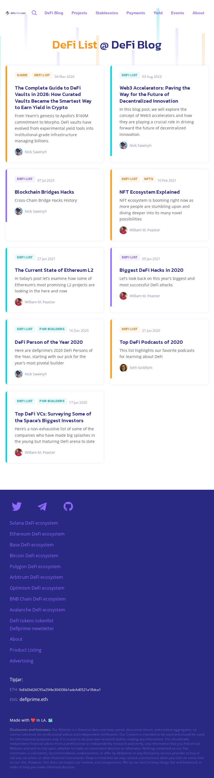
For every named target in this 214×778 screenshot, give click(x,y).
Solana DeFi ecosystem (34, 523)
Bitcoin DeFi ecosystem (34, 556)
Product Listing (26, 650)
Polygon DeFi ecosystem (35, 566)
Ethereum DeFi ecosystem (37, 534)
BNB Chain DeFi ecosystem (38, 599)
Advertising (21, 661)
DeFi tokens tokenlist (32, 621)
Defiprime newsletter (32, 628)
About (16, 639)
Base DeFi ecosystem (32, 545)
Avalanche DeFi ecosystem (37, 610)
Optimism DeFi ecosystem (37, 588)
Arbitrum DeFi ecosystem (36, 577)
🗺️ (50, 720)
